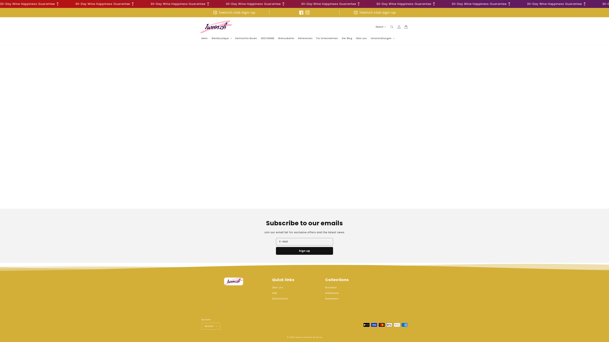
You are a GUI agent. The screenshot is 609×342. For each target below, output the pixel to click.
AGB (274, 293)
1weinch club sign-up (237, 12)
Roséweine (331, 298)
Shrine (319, 337)
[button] (392, 26)
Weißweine (332, 293)
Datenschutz (280, 298)
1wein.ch (299, 337)
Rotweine (331, 287)
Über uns (277, 287)
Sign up (304, 251)
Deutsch (209, 326)
